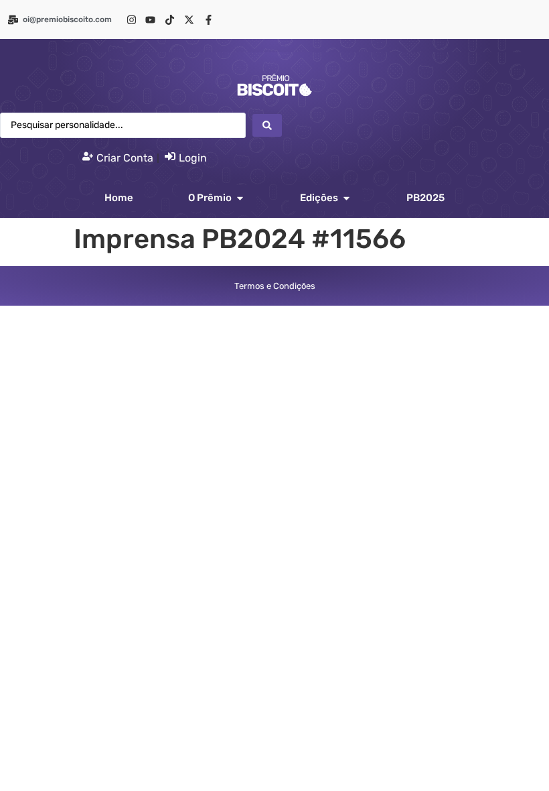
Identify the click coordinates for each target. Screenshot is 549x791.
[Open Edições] (346, 198)
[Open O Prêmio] (240, 198)
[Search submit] (267, 125)
